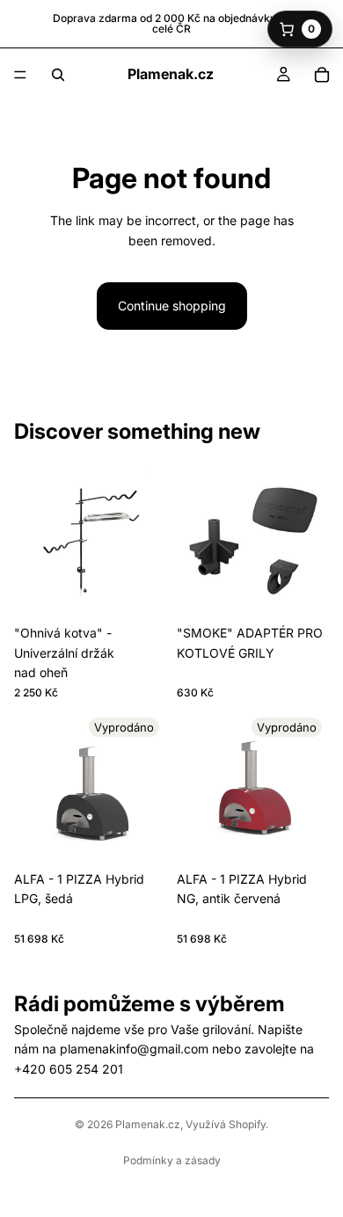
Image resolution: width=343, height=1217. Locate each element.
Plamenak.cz (147, 1124)
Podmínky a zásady (172, 1160)
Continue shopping (172, 305)
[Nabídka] (20, 75)
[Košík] (322, 74)
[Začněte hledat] (58, 74)
